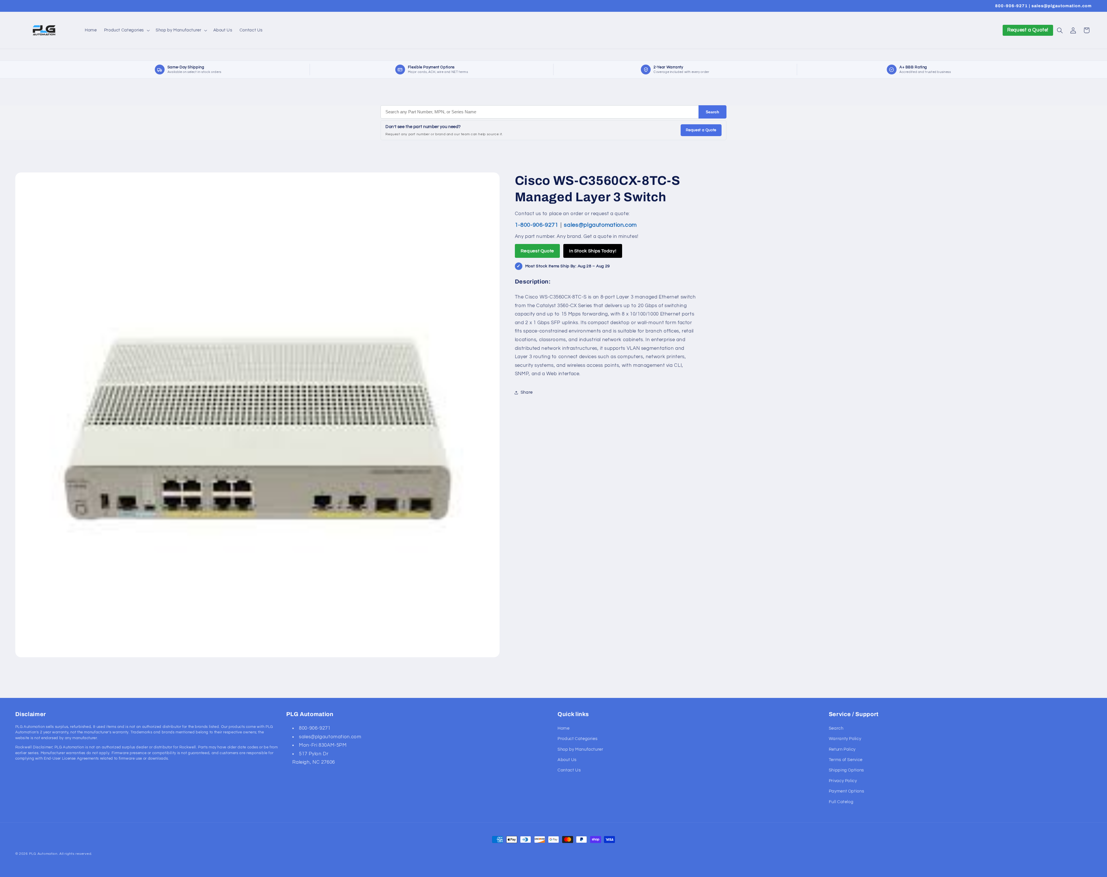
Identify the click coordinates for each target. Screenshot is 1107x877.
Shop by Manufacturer (580, 749)
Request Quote (537, 251)
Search (712, 112)
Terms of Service (846, 759)
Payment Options (846, 791)
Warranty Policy (845, 739)
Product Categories (577, 739)
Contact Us (569, 770)
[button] (126, 30)
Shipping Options (846, 770)
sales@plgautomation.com (600, 225)
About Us (567, 759)
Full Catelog (841, 801)
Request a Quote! (1027, 30)
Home (564, 728)
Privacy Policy (843, 780)
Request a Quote (701, 130)
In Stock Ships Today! (592, 251)
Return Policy (842, 749)
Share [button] (527, 392)
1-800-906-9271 (537, 225)
